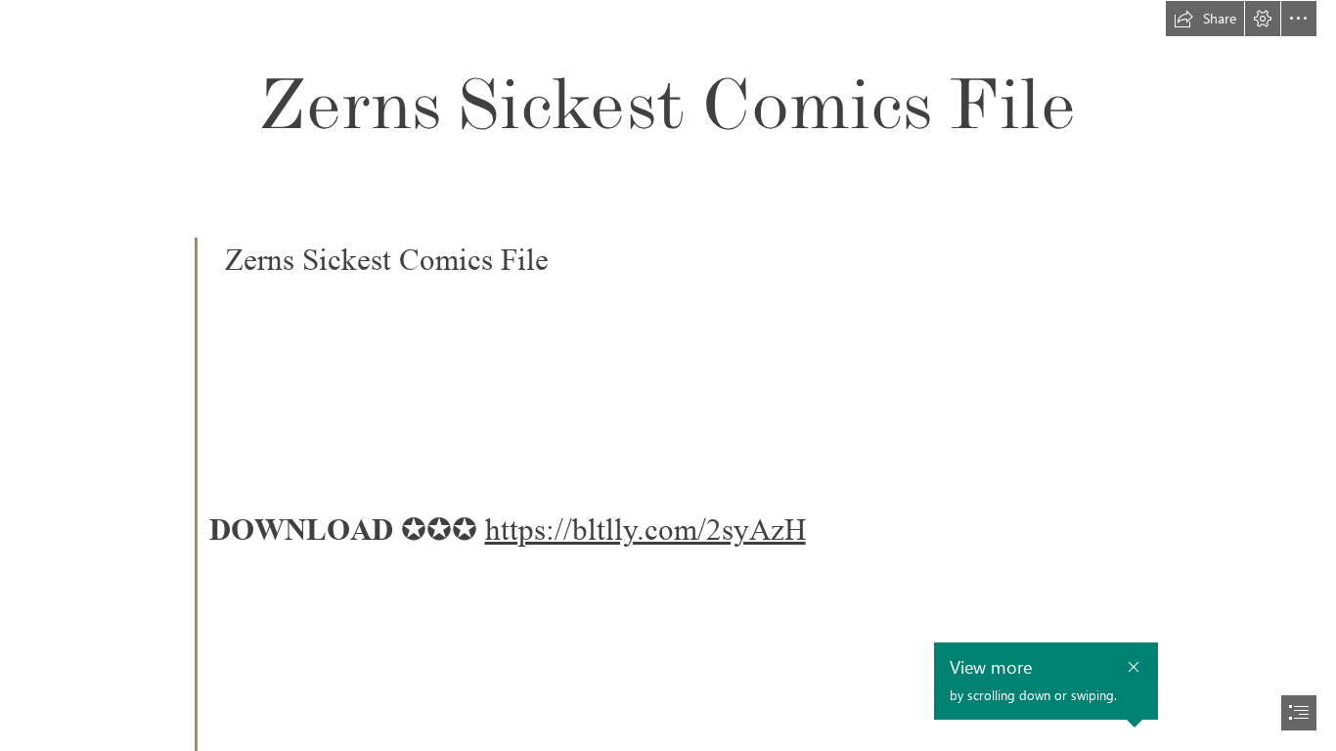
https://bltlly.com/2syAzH (645, 529)
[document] (668, 375)
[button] (1205, 18)
